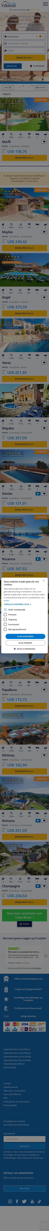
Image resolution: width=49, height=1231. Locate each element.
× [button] (44, 580)
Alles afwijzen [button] (25, 643)
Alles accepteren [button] (25, 636)
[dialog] (24, 615)
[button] (24, 604)
